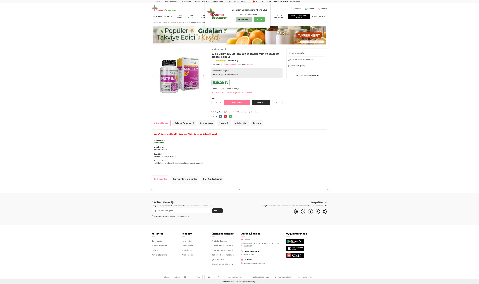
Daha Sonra (244, 19)
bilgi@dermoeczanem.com (253, 263)
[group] (180, 73)
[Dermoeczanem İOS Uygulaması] (299, 248)
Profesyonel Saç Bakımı (299, 16)
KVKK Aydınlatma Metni (222, 250)
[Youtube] (296, 213)
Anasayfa (157, 1)
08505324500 (247, 254)
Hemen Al (261, 102)
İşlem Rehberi (217, 259)
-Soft (225, 282)
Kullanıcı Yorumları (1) (184, 123)
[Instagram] (324, 213)
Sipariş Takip (187, 245)
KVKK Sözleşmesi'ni (161, 216)
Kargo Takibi (218, 1)
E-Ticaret (231, 282)
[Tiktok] (317, 213)
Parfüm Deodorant (279, 16)
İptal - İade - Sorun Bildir (236, 1)
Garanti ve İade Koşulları (222, 264)
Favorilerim (186, 241)
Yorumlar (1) (233, 61)
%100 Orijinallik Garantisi (222, 245)
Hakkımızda (186, 1)
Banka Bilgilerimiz (171, 1)
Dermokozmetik (319, 16)
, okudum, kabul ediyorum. (171, 216)
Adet (213, 98)
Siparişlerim (186, 250)
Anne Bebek (179, 16)
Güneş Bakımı (203, 16)
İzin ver (259, 19)
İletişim (155, 250)
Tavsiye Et (230, 112)
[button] (239, 35)
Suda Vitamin (219, 49)
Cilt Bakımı (191, 16)
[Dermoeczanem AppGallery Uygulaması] (299, 255)
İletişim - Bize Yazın (202, 1)
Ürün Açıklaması (161, 123)
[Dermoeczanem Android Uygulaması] (299, 241)
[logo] (164, 8)
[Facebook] (310, 213)
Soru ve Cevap (206, 123)
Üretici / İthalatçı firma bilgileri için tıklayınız (231, 93)
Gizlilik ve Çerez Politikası (222, 255)
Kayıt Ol (217, 211)
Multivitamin (183, 22)
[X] (303, 213)
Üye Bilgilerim (187, 255)
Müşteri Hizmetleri (159, 245)
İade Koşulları (241, 123)
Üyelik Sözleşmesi (219, 241)
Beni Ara (257, 123)
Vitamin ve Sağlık (169, 22)
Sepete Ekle (237, 102)
